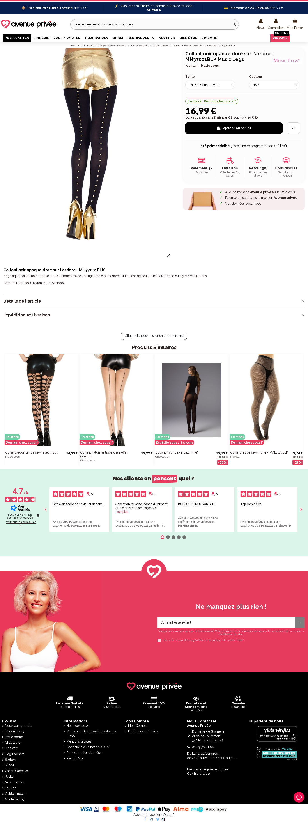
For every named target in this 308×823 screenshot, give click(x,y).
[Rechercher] (234, 24)
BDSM (9, 765)
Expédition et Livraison (26, 315)
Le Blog (10, 788)
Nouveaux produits (18, 725)
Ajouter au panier (237, 128)
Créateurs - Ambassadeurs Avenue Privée (92, 733)
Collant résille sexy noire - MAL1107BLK (259, 452)
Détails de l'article (22, 301)
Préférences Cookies (143, 731)
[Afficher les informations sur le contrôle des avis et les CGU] (38, 515)
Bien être (11, 748)
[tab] (154, 301)
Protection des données (84, 752)
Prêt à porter (14, 737)
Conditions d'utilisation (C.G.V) (88, 747)
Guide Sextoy (15, 799)
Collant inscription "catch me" (176, 452)
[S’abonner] (300, 622)
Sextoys (10, 759)
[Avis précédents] (45, 510)
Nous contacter (78, 725)
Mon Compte (137, 725)
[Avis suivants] (301, 510)
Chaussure (12, 742)
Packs (9, 776)
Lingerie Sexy (15, 731)
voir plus (122, 512)
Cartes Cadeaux (16, 771)
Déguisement (14, 754)
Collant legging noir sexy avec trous (31, 452)
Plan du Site (75, 758)
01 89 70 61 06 (203, 747)
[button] (261, 24)
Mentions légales (79, 741)
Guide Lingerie (15, 793)
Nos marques (15, 782)
